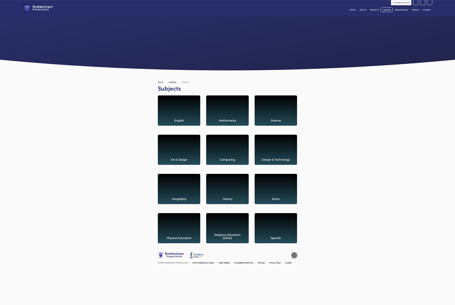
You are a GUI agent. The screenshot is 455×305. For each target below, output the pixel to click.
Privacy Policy (275, 263)
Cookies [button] (288, 263)
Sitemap (261, 263)
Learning (172, 82)
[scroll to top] (294, 255)
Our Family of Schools (401, 3)
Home (160, 82)
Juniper (211, 263)
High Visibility (224, 263)
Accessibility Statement (243, 263)
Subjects (185, 82)
